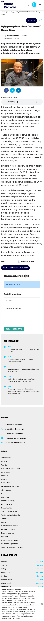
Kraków (4, 461)
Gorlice (4, 479)
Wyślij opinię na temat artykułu (15, 267)
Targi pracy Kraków (9, 512)
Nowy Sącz (5, 472)
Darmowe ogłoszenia (9, 544)
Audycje (4, 12)
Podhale (4, 476)
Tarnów (4, 465)
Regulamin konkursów (10, 486)
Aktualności (6, 458)
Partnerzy (5, 497)
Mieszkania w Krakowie (10, 540)
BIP (2, 494)
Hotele (3, 522)
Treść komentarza (14, 309)
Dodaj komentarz (14, 329)
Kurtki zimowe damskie (10, 526)
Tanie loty (5, 519)
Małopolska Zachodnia (10, 469)
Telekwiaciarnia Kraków (10, 515)
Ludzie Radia (6, 483)
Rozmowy (25, 35)
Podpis (9, 301)
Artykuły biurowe (8, 529)
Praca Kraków (6, 504)
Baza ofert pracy (8, 533)
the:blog (4, 537)
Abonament (6, 490)
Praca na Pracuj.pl (8, 501)
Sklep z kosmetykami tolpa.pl (12, 547)
